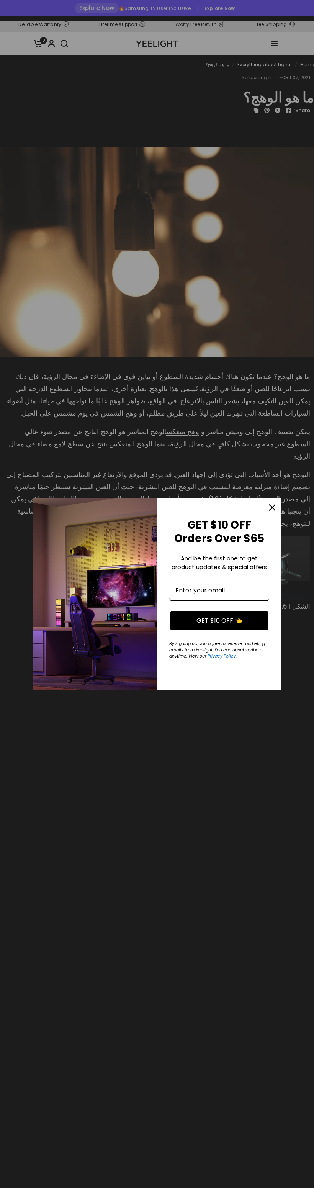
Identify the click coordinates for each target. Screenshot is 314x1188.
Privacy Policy (222, 656)
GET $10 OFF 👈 (219, 620)
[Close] (272, 507)
